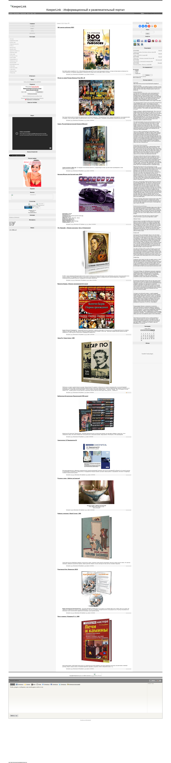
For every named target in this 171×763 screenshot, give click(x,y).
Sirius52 (87, 280)
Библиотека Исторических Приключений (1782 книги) (73, 396)
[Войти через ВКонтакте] (143, 26)
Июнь (66, 23)
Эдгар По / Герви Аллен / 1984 (66, 338)
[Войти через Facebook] (146, 26)
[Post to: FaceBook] (138, 40)
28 (151, 338)
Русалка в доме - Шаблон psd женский (69, 478)
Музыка (12, 62)
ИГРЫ (136, 72)
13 (149, 335)
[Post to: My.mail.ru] (135, 44)
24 (143, 338)
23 (141, 338)
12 (147, 335)
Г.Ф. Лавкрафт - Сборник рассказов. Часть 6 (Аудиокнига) (74, 228)
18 (145, 336)
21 (151, 336)
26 (147, 338)
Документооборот (14, 50)
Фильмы (12, 71)
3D (10, 39)
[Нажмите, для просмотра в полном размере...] (96, 115)
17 (143, 336)
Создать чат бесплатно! (85, 720)
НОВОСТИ (137, 73)
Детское (12, 47)
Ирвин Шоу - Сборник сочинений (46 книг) (142, 58)
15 (153, 335)
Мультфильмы (13, 64)
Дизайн (11, 49)
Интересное (13, 55)
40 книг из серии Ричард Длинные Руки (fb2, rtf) (71, 78)
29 (153, 338)
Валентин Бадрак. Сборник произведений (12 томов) (73, 284)
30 (141, 340)
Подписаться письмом (32, 93)
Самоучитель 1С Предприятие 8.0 (67, 440)
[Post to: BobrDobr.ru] (153, 40)
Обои (11, 66)
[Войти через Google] (152, 26)
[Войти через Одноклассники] (155, 26)
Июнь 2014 (147, 328)
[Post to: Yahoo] (149, 40)
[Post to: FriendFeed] (145, 40)
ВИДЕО (137, 70)
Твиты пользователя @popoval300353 (32, 81)
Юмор (11, 72)
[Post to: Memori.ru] (156, 40)
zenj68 (85, 392)
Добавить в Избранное (14, 217)
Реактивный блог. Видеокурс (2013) (68, 569)
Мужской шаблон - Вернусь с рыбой (141, 64)
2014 (63, 23)
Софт (11, 69)
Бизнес (11, 42)
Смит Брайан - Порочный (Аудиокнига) (142, 61)
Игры (11, 54)
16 (141, 336)
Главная (11, 13)
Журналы (12, 52)
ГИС (11, 45)
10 (143, 335)
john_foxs (87, 224)
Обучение (12, 67)
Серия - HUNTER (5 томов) (139, 55)
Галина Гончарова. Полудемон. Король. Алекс (143, 52)
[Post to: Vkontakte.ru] (142, 44)
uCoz (93, 675)
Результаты (135, 76)
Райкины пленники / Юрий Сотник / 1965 (69, 513)
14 (151, 335)
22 (153, 336)
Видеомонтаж (13, 44)
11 (145, 335)
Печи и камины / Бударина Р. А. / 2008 (68, 616)
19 (147, 336)
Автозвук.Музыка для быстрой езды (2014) (70, 174)
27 (149, 338)
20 (149, 336)
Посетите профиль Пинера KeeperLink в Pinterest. (32, 98)
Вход (32, 13)
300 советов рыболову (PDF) (66, 27)
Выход (28, 13)
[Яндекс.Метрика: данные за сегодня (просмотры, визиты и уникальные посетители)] (32, 204)
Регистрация (23, 13)
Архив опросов (142, 76)
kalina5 (85, 170)
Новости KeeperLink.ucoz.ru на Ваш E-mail (32, 96)
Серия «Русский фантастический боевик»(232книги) (72, 124)
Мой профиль (16, 13)
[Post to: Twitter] (135, 40)
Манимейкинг (13, 59)
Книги (11, 57)
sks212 (85, 74)
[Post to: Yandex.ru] (160, 40)
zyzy (85, 436)
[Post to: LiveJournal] (138, 44)
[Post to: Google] (142, 40)
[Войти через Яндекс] (149, 26)
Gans (87, 474)
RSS (35, 13)
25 (145, 338)
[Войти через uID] (140, 26)
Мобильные (12, 60)
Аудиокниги (12, 40)
